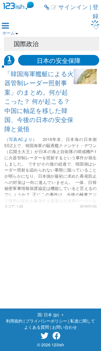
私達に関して (82, 321)
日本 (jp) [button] (52, 315)
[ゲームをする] (95, 24)
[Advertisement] (50, 259)
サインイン (73, 7)
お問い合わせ (64, 327)
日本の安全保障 (59, 60)
